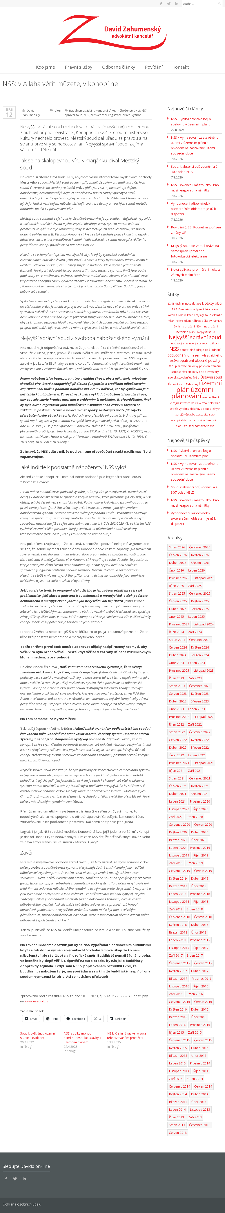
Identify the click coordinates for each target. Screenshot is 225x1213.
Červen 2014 (203, 1086)
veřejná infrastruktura (184, 403)
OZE (171, 366)
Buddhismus (77, 110)
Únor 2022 (176, 755)
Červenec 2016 (179, 1002)
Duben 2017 (199, 971)
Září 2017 (176, 955)
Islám (90, 110)
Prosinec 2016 (201, 978)
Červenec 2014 (179, 1086)
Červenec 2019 (179, 871)
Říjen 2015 (176, 1032)
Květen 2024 (200, 647)
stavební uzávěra (188, 377)
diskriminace (183, 303)
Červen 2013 (178, 1132)
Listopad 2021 (203, 763)
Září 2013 (195, 1117)
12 (9, 114)
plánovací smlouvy (186, 366)
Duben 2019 (199, 878)
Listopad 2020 (179, 809)
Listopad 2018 (179, 901)
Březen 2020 (178, 840)
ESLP (175, 309)
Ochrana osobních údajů (22, 1204)
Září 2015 (195, 1032)
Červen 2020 (203, 824)
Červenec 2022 (199, 732)
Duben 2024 (177, 655)
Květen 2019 (178, 878)
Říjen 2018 (200, 901)
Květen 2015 (178, 1048)
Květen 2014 (178, 1094)
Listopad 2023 (203, 670)
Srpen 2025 (177, 593)
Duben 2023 (177, 701)
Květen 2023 (200, 693)
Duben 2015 (199, 1048)
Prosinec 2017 (200, 940)
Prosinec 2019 (200, 847)
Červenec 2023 (199, 686)
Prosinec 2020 (200, 801)
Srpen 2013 (177, 1125)
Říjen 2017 (200, 948)
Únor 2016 (198, 1017)
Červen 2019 (203, 871)
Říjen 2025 (176, 586)
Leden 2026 (196, 570)
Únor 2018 (198, 932)
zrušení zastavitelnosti (199, 426)
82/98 (170, 303)
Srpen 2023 (177, 686)
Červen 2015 (203, 1040)
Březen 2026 (200, 563)
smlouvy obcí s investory (203, 372)
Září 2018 (176, 909)
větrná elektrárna (209, 403)
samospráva (179, 372)
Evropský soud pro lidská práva (198, 309)
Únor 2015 (198, 1055)
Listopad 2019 (179, 855)
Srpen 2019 (195, 863)
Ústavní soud (211, 377)
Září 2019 (176, 863)
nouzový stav (179, 343)
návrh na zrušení (183, 326)
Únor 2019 (198, 886)
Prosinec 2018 (200, 894)
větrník (174, 409)
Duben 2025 (177, 609)
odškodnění (213, 350)
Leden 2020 (177, 847)
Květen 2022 (200, 740)
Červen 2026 (178, 555)
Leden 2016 (177, 1025)
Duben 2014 (199, 1094)
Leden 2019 (177, 894)
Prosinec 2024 (179, 624)
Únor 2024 (176, 663)
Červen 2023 (178, 693)
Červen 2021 (178, 786)
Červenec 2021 (199, 778)
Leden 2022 (196, 755)
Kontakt (180, 67)
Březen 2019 (178, 886)
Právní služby (78, 67)
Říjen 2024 (176, 632)
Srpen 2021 (177, 778)
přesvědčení (99, 115)
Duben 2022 (177, 747)
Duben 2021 (177, 794)
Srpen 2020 (195, 817)
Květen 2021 (200, 786)
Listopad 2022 (203, 717)
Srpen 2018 (195, 909)
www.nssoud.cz (36, 1001)
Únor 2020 (198, 840)
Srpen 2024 (177, 640)
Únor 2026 (176, 570)
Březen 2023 (200, 701)
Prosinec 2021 (179, 763)
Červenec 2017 (179, 963)
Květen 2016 (178, 1009)
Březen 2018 (178, 932)
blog (57, 110)
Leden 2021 (177, 801)
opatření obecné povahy (200, 360)
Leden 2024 (196, 663)
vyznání (137, 115)
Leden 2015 (177, 1063)
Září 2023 (195, 678)
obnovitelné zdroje (192, 350)
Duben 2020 (199, 832)
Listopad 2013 (200, 1109)
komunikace (185, 315)
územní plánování (192, 392)
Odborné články (118, 67)
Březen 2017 (178, 978)
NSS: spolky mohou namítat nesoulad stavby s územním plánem (82, 1037)
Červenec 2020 (179, 824)
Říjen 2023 (176, 678)
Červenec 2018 (179, 917)
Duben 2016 (199, 1009)
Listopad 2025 (203, 578)
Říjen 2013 (176, 1117)
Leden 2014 (177, 1109)
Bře (9, 109)
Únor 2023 (176, 709)
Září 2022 (195, 724)
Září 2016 (176, 994)
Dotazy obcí (212, 303)
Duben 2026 (177, 563)
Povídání (154, 67)
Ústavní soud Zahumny (183, 384)
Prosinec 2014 (200, 1063)
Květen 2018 (178, 925)
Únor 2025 (176, 616)
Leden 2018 (177, 940)
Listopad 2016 (179, 986)
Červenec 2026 (199, 547)
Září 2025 (195, 586)
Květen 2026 (200, 555)
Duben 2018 (199, 925)
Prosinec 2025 (179, 578)
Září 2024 (195, 632)
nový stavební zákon (204, 343)
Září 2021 (195, 770)
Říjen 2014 (200, 1071)
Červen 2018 (203, 917)
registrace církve (119, 115)
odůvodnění (177, 355)
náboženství (126, 110)
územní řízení (210, 397)
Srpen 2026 (177, 547)
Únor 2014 (198, 1102)
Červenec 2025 (199, 593)
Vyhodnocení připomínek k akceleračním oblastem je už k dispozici (193, 208)
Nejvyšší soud (206, 332)
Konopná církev (106, 110)
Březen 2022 (200, 747)
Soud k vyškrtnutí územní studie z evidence (38, 1035)
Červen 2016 (203, 1002)
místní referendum (179, 321)
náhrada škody (202, 321)
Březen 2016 (178, 1017)
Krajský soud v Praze (208, 315)
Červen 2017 (203, 963)
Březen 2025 (200, 609)
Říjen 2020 (200, 809)
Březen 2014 (178, 1102)
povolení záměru (210, 366)
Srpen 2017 (195, 955)
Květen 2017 (178, 971)
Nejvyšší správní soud (195, 337)
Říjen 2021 (176, 770)
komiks (172, 315)
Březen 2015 (178, 1055)
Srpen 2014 (195, 1079)
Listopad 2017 (179, 948)
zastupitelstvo (205, 414)
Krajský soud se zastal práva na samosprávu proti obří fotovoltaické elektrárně (195, 250)
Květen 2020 (178, 832)
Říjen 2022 (176, 724)
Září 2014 (176, 1079)
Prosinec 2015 (200, 1025)
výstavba (189, 414)
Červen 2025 (178, 601)
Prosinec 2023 (179, 670)
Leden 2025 (196, 616)
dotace (196, 303)
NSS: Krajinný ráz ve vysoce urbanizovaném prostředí (126, 1035)
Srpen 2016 (195, 994)
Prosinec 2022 (179, 717)
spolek (172, 377)
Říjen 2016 (200, 986)
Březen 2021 (200, 794)
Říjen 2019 (200, 855)
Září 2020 (176, 817)
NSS (86, 115)
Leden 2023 (196, 709)
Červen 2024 (178, 647)
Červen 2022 (178, 740)
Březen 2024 (200, 655)
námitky (217, 321)
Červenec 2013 (199, 1125)
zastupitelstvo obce (183, 420)
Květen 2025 (200, 601)
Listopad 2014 (179, 1071)
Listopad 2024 (203, 624)
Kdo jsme (45, 67)
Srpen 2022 (177, 732)
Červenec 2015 (179, 1040)
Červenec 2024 (199, 640)
